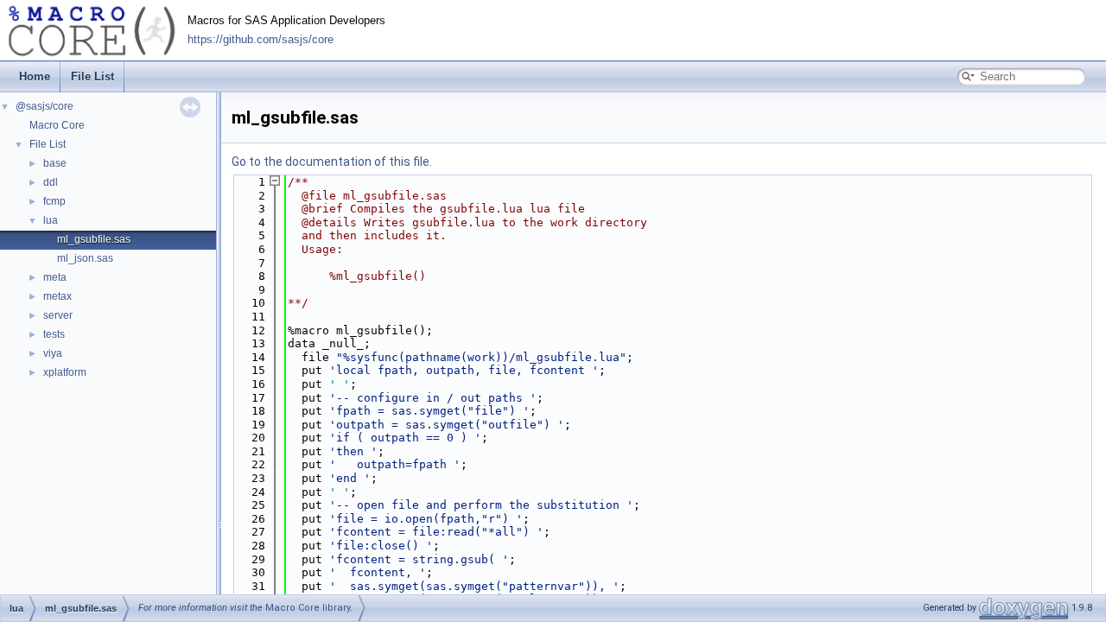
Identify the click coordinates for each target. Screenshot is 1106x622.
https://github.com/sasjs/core (261, 40)
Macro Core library (307, 607)
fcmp (54, 201)
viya (52, 353)
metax (57, 296)
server (58, 315)
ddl (50, 182)
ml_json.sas (85, 258)
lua (50, 220)
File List (92, 76)
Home (34, 76)
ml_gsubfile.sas (93, 239)
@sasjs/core (44, 106)
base (55, 163)
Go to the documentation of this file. (332, 161)
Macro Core (57, 125)
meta (55, 277)
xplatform (64, 372)
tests (54, 334)
